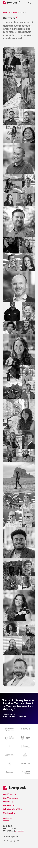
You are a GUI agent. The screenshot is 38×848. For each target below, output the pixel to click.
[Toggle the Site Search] (29, 2)
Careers (6, 821)
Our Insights (9, 813)
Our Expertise (9, 794)
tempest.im (19, 831)
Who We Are (9, 806)
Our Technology (11, 798)
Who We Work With (12, 809)
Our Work (8, 802)
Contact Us (7, 818)
